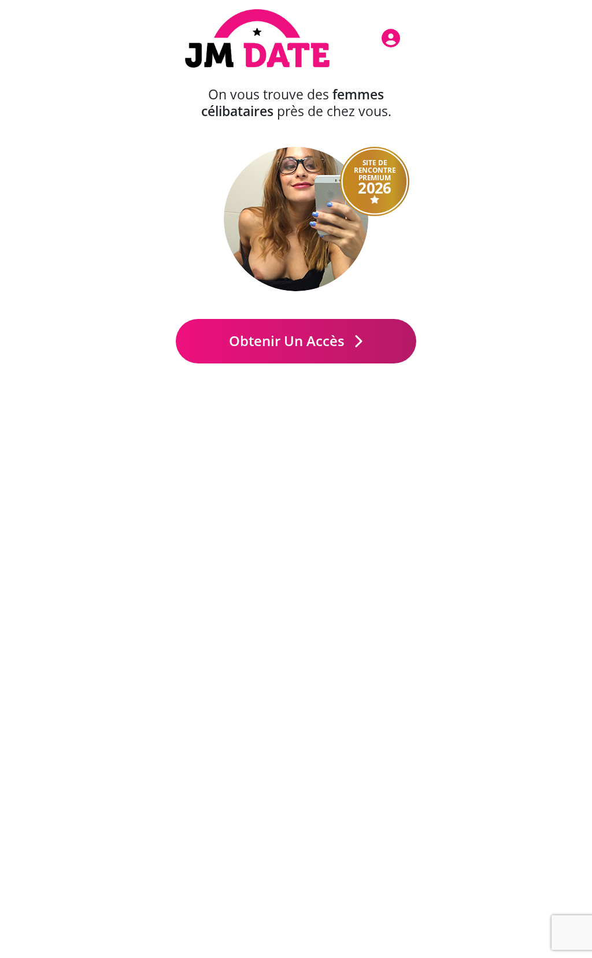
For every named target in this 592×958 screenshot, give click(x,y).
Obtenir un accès (288, 340)
